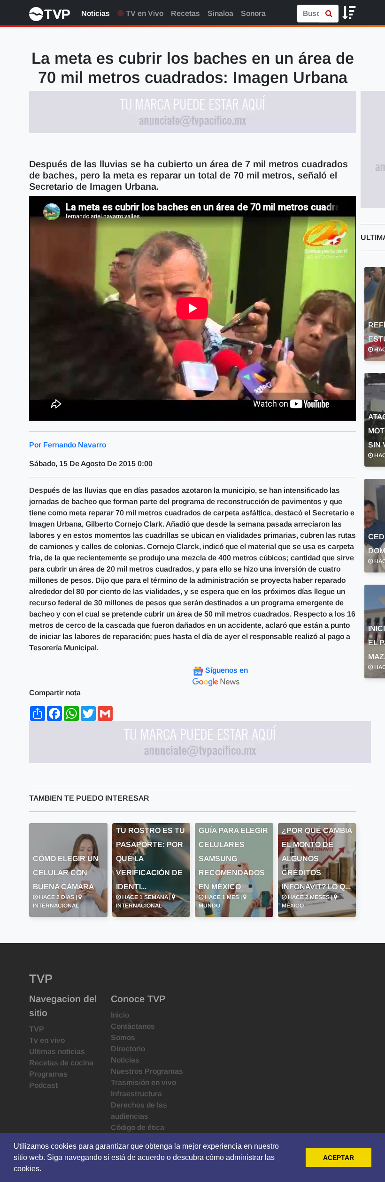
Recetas (185, 13)
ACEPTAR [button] (338, 1157)
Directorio (128, 1049)
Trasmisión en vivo (143, 1082)
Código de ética (137, 1127)
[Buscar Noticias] (329, 13)
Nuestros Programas (147, 1071)
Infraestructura (136, 1094)
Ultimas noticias (57, 1052)
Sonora (253, 13)
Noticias (95, 13)
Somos (123, 1037)
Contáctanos (133, 1026)
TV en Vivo (143, 13)
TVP (36, 1029)
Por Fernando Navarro (67, 445)
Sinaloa (220, 13)
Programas (48, 1074)
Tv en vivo (47, 1040)
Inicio (120, 1015)
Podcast (43, 1085)
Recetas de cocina (61, 1063)
